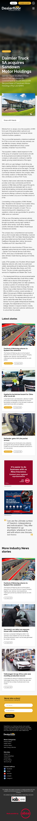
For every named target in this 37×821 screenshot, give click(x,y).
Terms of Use (7, 761)
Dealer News (8, 407)
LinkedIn (9, 776)
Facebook (9, 768)
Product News (8, 451)
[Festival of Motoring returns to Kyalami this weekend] (18, 334)
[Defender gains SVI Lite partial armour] (18, 424)
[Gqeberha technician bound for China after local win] (18, 380)
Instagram (9, 778)
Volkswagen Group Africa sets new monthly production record (17, 675)
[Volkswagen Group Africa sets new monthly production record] (18, 660)
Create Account (24, 3)
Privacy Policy (8, 760)
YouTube (9, 773)
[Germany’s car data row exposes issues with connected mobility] (18, 615)
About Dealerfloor (9, 756)
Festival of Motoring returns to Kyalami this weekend (16, 349)
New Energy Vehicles (10, 747)
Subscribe (9, 716)
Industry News (6, 51)
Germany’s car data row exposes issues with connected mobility (16, 630)
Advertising (7, 758)
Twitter (8, 771)
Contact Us (7, 754)
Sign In (14, 3)
